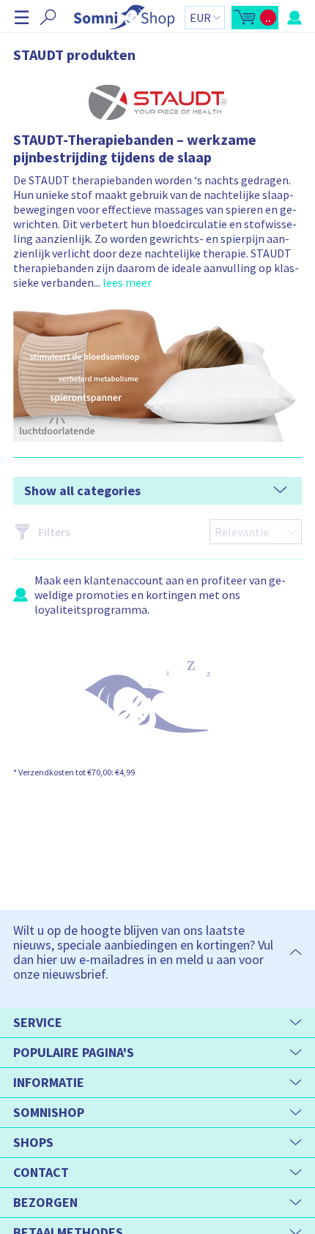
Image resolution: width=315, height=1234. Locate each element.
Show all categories (82, 490)
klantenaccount (123, 580)
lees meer (127, 282)
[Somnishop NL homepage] (124, 17)
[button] (21, 17)
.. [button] (124, 282)
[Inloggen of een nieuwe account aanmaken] (294, 17)
